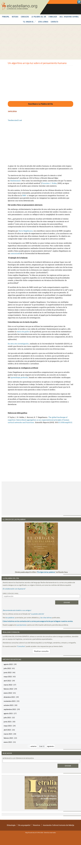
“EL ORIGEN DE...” (29, 22)
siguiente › (50, 746)
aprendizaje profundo (19, 377)
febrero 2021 (8, 738)
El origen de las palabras (46, 572)
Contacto (54, 22)
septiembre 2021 (10, 709)
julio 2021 (7, 717)
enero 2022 (8, 693)
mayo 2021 (8, 726)
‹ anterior (33, 746)
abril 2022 (7, 681)
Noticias (15, 17)
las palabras (10, 617)
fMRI (24, 195)
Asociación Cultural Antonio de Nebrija (58, 825)
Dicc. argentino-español (69, 17)
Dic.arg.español (24, 825)
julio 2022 (7, 668)
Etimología (53, 17)
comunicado (15, 253)
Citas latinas (43, 22)
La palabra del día (39, 17)
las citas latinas (46, 617)
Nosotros (36, 825)
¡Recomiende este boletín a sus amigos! (17, 610)
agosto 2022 (8, 664)
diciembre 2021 (9, 697)
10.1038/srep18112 (65, 422)
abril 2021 (7, 730)
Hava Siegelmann (26, 231)
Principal (5, 17)
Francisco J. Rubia (49, 183)
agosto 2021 (8, 713)
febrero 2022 (8, 689)
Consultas (25, 17)
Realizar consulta (41, 651)
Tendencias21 (15, 180)
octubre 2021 (9, 705)
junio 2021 (7, 722)
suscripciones (21, 625)
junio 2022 (7, 672)
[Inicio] (25, 7)
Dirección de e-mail (10, 593)
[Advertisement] (40, 42)
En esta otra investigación (18, 343)
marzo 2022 (8, 685)
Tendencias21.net (15, 120)
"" (37, 614)
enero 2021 (8, 742)
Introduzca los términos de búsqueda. (18, 758)
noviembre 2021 (10, 701)
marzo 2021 (8, 734)
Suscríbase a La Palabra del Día (40, 104)
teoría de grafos (23, 331)
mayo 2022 (8, 676)
